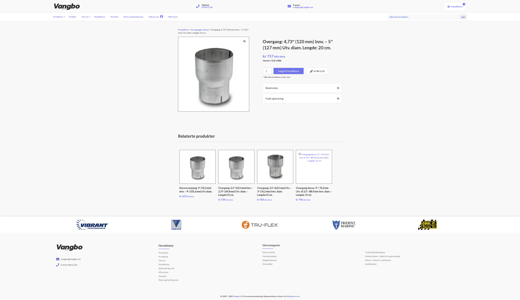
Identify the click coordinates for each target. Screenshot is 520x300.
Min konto (163, 272)
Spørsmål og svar (166, 268)
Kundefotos (164, 264)
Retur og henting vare (168, 280)
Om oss (162, 260)
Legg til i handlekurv (288, 71)
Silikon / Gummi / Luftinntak (378, 260)
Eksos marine (268, 252)
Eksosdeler (267, 264)
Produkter (183, 29)
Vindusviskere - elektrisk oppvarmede (382, 256)
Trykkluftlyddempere (375, 252)
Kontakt (162, 276)
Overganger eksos (199, 29)
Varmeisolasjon (269, 256)
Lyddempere (370, 264)
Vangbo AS (238, 296)
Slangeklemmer (269, 260)
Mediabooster (293, 296)
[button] (244, 41)
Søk (463, 16)
